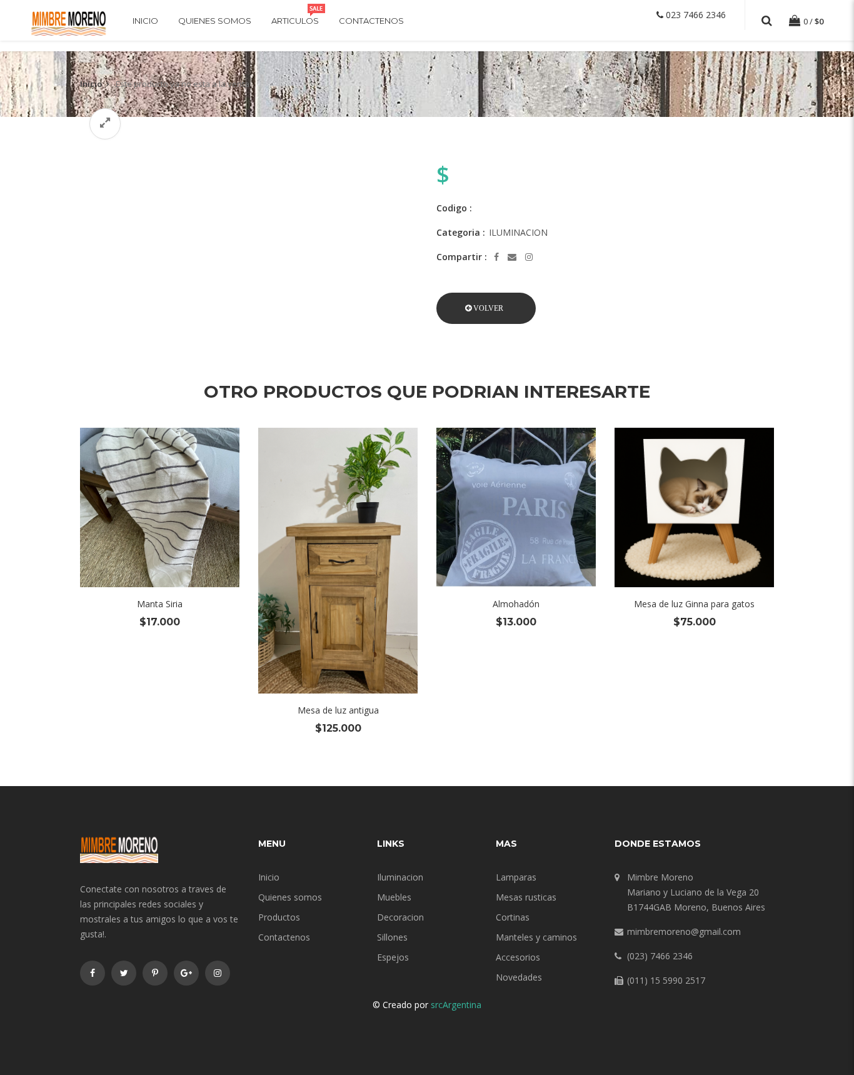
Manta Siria (160, 604)
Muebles (394, 897)
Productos (279, 917)
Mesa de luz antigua (338, 710)
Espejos (393, 957)
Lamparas (516, 877)
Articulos (295, 21)
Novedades (519, 977)
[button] (486, 308)
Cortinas (513, 917)
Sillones (392, 937)
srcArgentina (456, 1005)
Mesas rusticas (526, 897)
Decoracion (400, 917)
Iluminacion (400, 877)
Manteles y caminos (536, 937)
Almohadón (516, 604)
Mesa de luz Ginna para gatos (694, 604)
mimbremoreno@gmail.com (684, 931)
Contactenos (371, 21)
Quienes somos (214, 21)
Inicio (145, 21)
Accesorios (518, 957)
